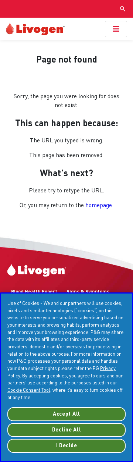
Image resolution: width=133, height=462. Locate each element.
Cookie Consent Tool (28, 390)
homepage (98, 206)
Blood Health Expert (34, 291)
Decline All (66, 430)
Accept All (66, 414)
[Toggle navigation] (116, 29)
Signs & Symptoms (87, 291)
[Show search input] (122, 8)
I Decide (66, 445)
